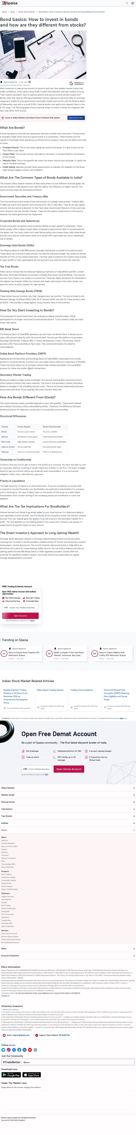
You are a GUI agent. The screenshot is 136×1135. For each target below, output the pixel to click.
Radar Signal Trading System (50, 690)
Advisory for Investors (11, 1009)
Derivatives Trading (8, 877)
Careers (4, 849)
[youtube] (30, 1050)
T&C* (46, 774)
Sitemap (4, 852)
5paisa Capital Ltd (10, 82)
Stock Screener (6, 886)
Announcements (7, 867)
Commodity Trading (8, 880)
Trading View (6, 920)
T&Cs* (32, 620)
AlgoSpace (5, 917)
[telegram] (3, 1050)
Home (4, 12)
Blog (12, 12)
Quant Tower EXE (7, 926)
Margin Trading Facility (9, 889)
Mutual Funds (6, 883)
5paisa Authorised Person (10, 939)
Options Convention (8, 858)
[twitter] (14, 1050)
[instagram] (9, 1050)
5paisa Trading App (8, 908)
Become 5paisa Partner (9, 936)
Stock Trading (6, 874)
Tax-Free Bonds (37, 515)
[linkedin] (25, 1050)
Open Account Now (76, 118)
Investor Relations (8, 843)
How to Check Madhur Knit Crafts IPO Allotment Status (112, 654)
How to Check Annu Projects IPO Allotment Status (24, 654)
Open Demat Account (68, 769)
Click (121, 718)
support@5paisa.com (21, 1035)
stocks (21, 464)
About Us (4, 840)
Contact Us (5, 996)
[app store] (31, 1075)
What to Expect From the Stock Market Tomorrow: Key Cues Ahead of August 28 (69, 654)
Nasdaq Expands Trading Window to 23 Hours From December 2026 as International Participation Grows (16, 696)
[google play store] (11, 1075)
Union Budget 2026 (8, 864)
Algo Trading (5, 905)
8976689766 (64, 1035)
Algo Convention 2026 (9, 846)
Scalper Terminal (7, 897)
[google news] (35, 1050)
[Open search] (127, 3)
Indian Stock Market (26, 12)
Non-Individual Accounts (10, 942)
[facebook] (19, 1050)
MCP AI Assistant (7, 914)
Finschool (4, 855)
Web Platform (6, 899)
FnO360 (4, 902)
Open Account (20, 615)
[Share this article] (29, 81)
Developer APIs (6, 923)
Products (5, 871)
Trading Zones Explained (81, 690)
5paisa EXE (5, 911)
